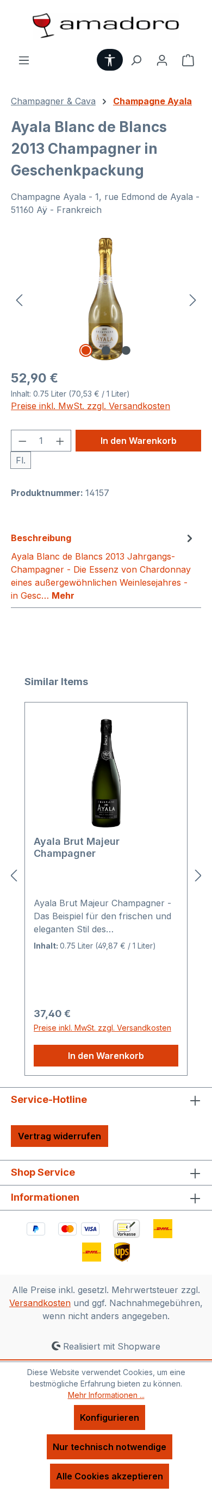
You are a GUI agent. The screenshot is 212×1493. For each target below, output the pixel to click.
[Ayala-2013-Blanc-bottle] (106, 299)
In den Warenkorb (139, 440)
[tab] (103, 566)
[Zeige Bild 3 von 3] (126, 350)
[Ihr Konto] (162, 60)
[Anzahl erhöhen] (60, 440)
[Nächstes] (193, 299)
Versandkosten (40, 1302)
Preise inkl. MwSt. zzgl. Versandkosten (90, 405)
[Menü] (24, 60)
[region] (106, 299)
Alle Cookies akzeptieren (109, 1476)
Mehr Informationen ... (106, 1395)
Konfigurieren (109, 1417)
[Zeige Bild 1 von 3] (86, 350)
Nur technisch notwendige (109, 1446)
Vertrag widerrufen (59, 1136)
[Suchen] (136, 60)
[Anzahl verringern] (22, 440)
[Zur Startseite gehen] (106, 26)
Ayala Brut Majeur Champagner (77, 847)
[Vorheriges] (19, 299)
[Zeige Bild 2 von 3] (106, 350)
